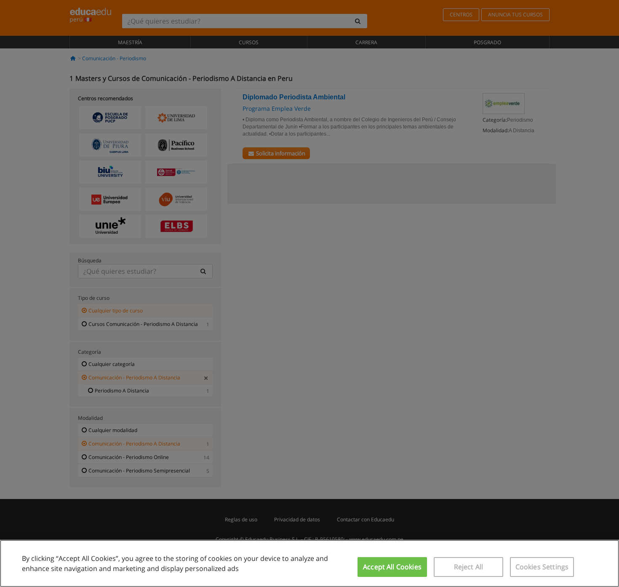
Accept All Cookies (392, 566)
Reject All (468, 566)
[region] (309, 563)
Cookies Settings (542, 566)
